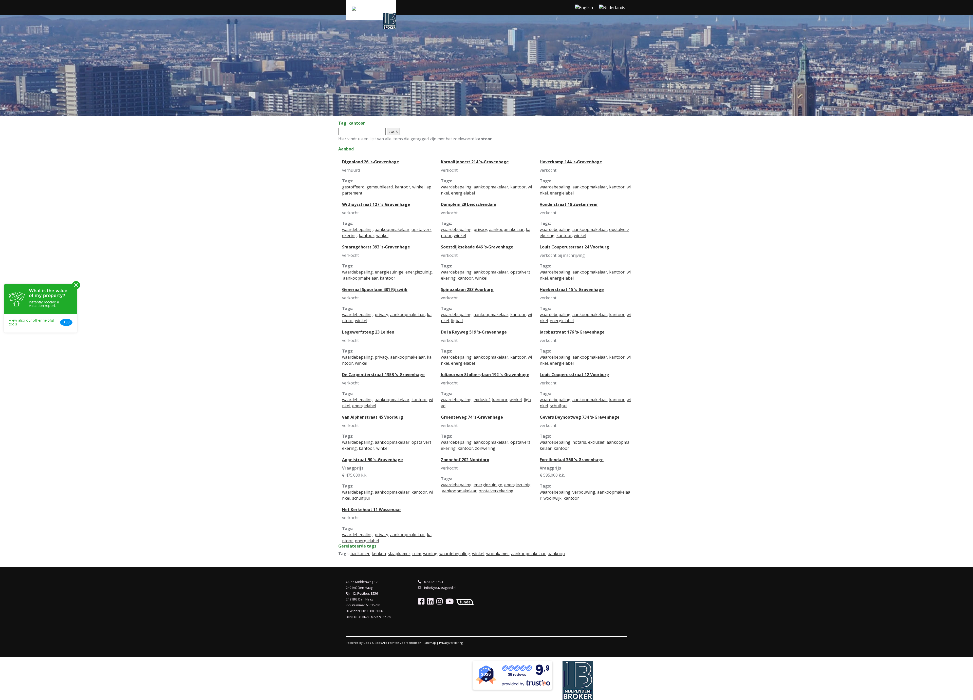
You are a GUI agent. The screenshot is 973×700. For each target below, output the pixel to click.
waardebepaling (456, 187)
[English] (584, 7)
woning (430, 553)
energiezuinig (418, 272)
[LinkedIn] (429, 601)
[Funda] (464, 601)
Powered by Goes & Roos (364, 643)
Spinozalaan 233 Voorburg (467, 289)
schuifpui (558, 406)
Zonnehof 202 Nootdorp (465, 459)
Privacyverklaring (451, 643)
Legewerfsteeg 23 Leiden (368, 332)
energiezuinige (389, 272)
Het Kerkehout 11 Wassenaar (371, 509)
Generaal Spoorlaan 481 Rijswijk (374, 289)
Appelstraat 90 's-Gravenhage (372, 459)
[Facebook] (421, 601)
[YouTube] (448, 601)
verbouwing (583, 492)
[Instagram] (438, 601)
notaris (579, 442)
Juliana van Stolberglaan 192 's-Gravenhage (485, 374)
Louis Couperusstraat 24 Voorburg (574, 247)
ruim (416, 553)
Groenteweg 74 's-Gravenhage (472, 417)
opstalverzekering (496, 491)
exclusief (482, 399)
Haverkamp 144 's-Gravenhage (571, 162)
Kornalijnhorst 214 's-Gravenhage (475, 162)
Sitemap (430, 643)
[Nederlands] (612, 7)
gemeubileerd (379, 187)
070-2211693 (433, 581)
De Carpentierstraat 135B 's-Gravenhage (383, 374)
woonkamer (497, 553)
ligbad (457, 320)
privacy (480, 229)
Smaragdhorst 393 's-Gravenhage (376, 247)
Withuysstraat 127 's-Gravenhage (376, 204)
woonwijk (553, 498)
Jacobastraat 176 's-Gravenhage (572, 332)
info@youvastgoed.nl (439, 587)
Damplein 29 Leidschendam (468, 204)
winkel (418, 187)
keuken (379, 553)
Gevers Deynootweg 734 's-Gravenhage (580, 417)
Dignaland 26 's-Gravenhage (370, 162)
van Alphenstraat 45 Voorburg (372, 417)
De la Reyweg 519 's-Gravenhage (474, 332)
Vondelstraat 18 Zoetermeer (569, 204)
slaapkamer (399, 553)
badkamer (360, 553)
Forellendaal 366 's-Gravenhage (572, 459)
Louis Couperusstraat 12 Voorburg (574, 374)
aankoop (556, 553)
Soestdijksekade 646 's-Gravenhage (477, 247)
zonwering (485, 448)
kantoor (402, 187)
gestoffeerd (353, 187)
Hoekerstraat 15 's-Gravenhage (572, 289)
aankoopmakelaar (491, 187)
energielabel (463, 193)
